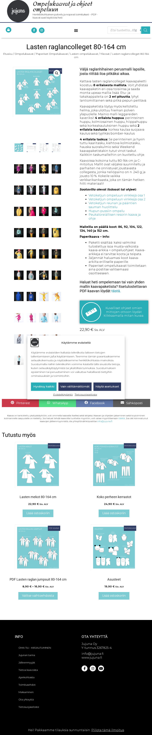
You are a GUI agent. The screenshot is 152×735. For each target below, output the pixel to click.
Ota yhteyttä (26, 699)
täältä (122, 418)
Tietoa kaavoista (28, 669)
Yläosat (105, 53)
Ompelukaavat (24, 53)
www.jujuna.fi (92, 657)
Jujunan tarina (27, 655)
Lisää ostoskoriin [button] (38, 513)
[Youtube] (101, 668)
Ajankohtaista (26, 677)
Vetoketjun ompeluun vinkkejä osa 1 (117, 195)
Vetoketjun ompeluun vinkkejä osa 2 (117, 199)
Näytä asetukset (107, 386)
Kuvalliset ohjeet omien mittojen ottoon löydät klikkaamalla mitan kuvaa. (124, 312)
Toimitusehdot (27, 684)
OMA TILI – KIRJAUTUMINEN (35, 647)
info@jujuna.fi (104, 421)
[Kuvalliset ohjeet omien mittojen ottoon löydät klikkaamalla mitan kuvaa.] (91, 312)
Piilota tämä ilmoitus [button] (107, 730)
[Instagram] (41, 30)
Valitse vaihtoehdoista (38, 595)
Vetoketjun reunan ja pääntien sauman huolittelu (113, 205)
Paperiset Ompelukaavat (52, 53)
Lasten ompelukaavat (84, 53)
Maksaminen (26, 692)
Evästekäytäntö (63, 394)
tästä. (116, 291)
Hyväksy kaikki (43, 386)
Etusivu (7, 53)
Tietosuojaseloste (86, 394)
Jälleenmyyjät (27, 662)
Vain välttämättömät (75, 386)
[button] (76, 30)
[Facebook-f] (34, 30)
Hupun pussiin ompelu (107, 211)
